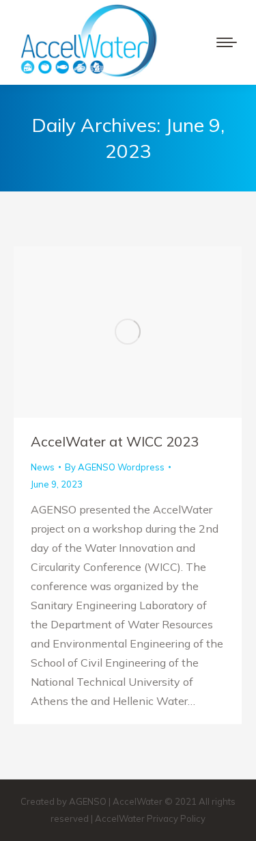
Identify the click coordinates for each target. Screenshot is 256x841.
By (115, 467)
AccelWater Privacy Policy (150, 818)
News (43, 467)
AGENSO (87, 801)
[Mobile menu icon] (226, 42)
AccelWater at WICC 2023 (115, 441)
